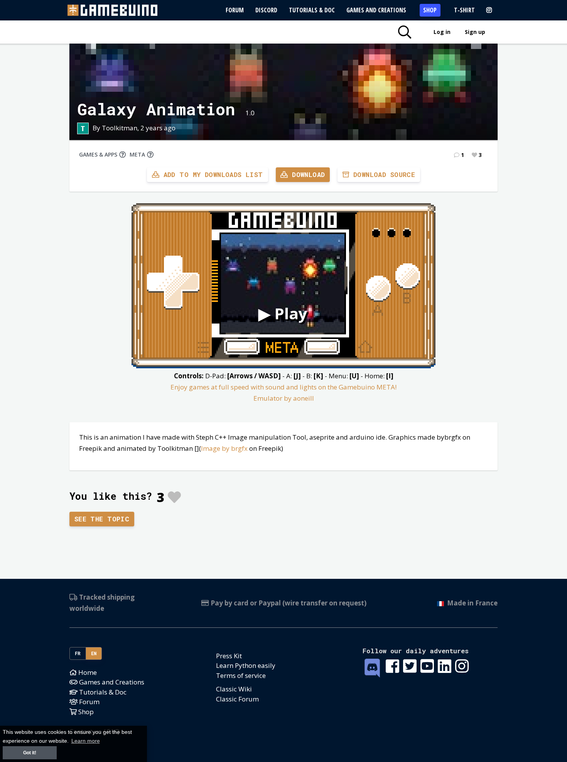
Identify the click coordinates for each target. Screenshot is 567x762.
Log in (442, 31)
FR (78, 653)
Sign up (475, 31)
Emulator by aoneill (283, 398)
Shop (430, 10)
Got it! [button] (29, 752)
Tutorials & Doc (312, 10)
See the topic (102, 518)
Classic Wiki (234, 688)
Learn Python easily (245, 665)
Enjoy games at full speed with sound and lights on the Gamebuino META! (283, 387)
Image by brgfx (224, 448)
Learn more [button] (85, 741)
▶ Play (282, 313)
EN (94, 653)
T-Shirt (464, 10)
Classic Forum (237, 699)
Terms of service (241, 675)
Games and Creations (376, 10)
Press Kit (229, 655)
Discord (266, 10)
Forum (235, 10)
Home (87, 672)
